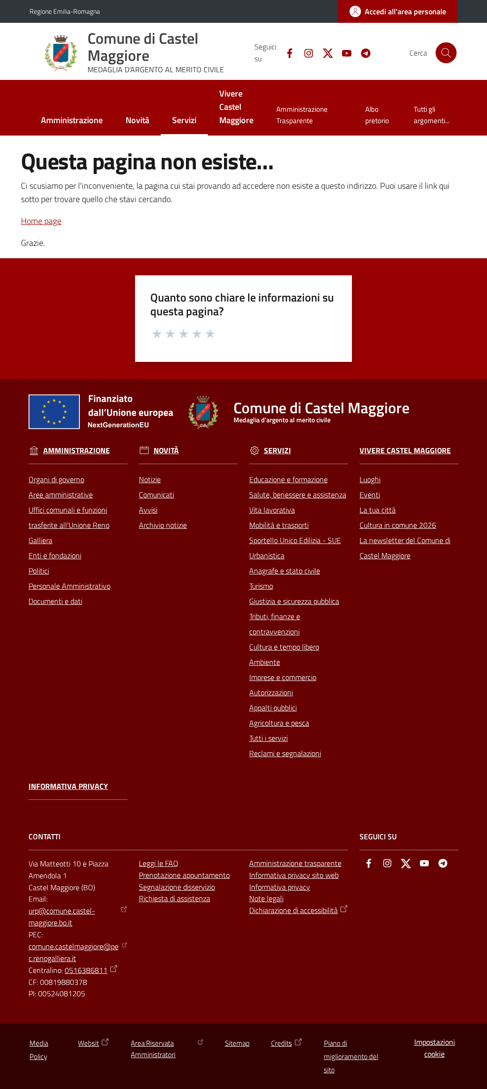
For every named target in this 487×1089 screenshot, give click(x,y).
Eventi (370, 494)
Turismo (261, 586)
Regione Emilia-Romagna (64, 11)
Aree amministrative (61, 494)
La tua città (378, 509)
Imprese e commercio (282, 677)
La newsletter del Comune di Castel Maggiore (405, 548)
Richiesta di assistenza (174, 898)
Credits (281, 1043)
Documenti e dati (55, 601)
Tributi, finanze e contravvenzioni (274, 624)
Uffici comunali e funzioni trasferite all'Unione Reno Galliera (69, 525)
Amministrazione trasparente (295, 863)
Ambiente (264, 662)
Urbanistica (266, 555)
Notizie (150, 479)
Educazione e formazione (288, 479)
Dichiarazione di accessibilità (293, 910)
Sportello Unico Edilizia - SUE (295, 540)
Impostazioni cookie (434, 1048)
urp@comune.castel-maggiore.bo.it (62, 916)
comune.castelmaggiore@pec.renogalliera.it (73, 952)
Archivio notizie (163, 525)
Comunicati (156, 494)
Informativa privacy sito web (294, 875)
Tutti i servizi (268, 738)
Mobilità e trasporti (279, 525)
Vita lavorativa (272, 509)
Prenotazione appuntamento (184, 875)
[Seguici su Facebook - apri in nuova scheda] (285, 52)
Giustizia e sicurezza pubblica (294, 601)
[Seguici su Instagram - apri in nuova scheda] (304, 52)
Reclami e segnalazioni (285, 753)
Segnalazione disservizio (177, 887)
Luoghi (370, 479)
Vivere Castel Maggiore (405, 450)
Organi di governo (56, 479)
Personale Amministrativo (69, 586)
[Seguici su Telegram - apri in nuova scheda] (361, 52)
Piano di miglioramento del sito (351, 1056)
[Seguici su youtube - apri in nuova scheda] (342, 52)
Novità (166, 450)
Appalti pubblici (273, 707)
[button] (446, 52)
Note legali (266, 898)
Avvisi (148, 509)
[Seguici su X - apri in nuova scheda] (323, 52)
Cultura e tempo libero (284, 646)
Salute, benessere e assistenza (297, 494)
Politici (39, 570)
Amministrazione (76, 450)
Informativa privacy (68, 786)
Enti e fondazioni (55, 555)
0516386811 (86, 970)
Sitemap (237, 1043)
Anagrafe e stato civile (284, 570)
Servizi (277, 450)
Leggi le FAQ (158, 863)
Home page (41, 220)
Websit (88, 1043)
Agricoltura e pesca (279, 723)
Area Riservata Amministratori (153, 1049)
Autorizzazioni (271, 692)
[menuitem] (71, 121)
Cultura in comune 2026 (398, 525)
